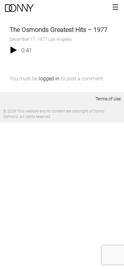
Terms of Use (108, 98)
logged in (49, 79)
